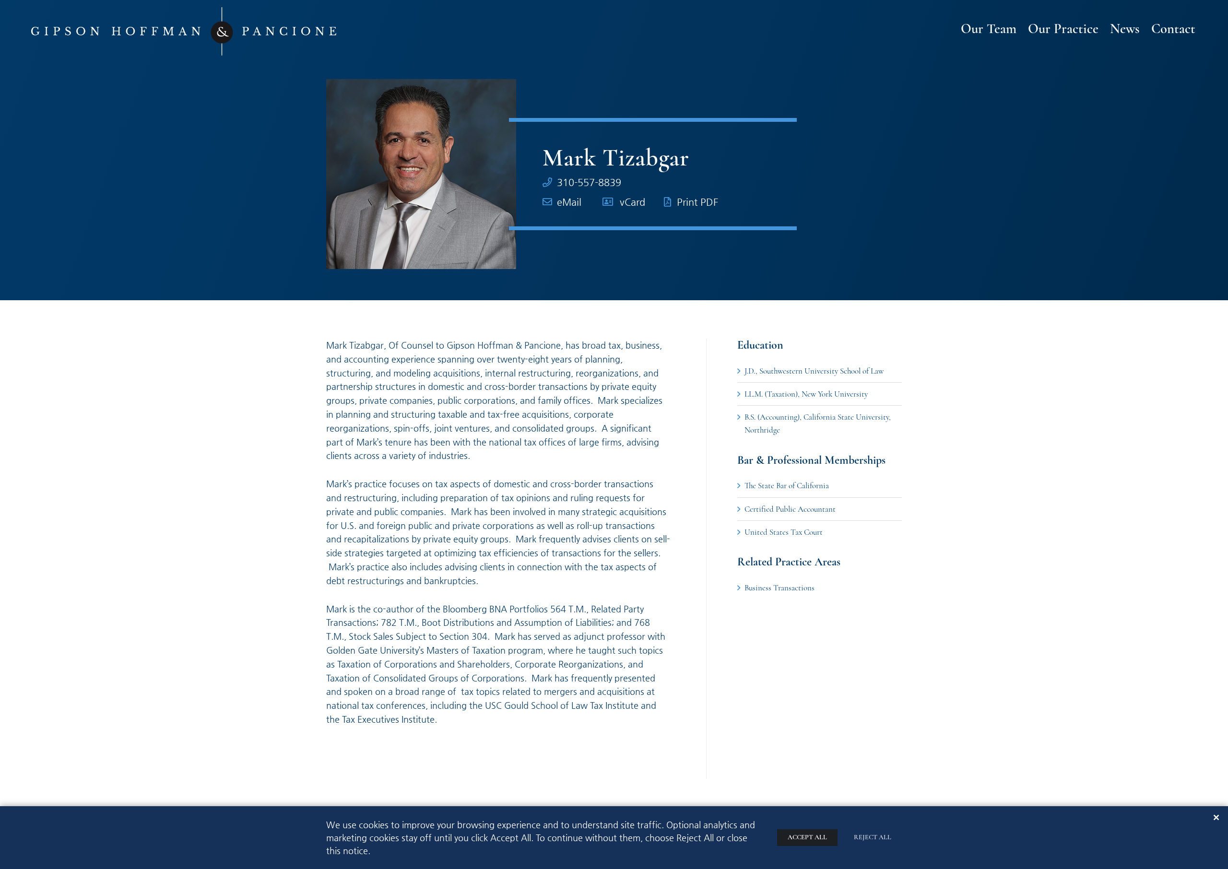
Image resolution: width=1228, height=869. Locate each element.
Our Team (988, 29)
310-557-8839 (589, 182)
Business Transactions (779, 588)
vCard (632, 202)
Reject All (872, 837)
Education (760, 345)
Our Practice (1063, 29)
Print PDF (697, 202)
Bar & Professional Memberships (811, 460)
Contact (1173, 29)
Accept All (807, 837)
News (1125, 29)
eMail (569, 202)
